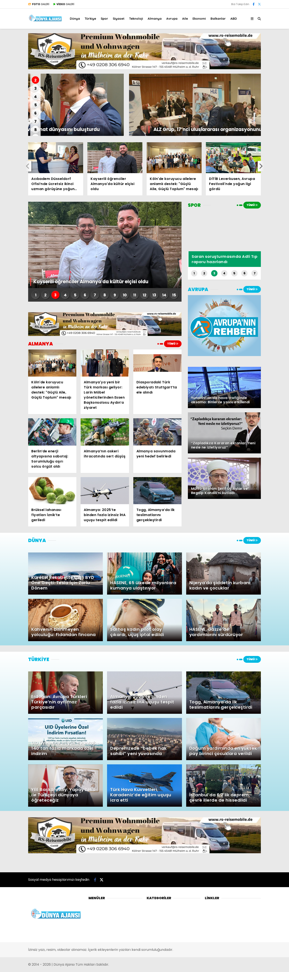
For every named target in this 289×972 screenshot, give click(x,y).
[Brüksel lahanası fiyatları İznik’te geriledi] (52, 490)
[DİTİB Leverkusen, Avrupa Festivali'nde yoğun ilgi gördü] (233, 157)
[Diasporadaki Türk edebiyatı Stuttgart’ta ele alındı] (157, 363)
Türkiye (90, 19)
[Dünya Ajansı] (45, 21)
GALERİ (40, 4)
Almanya (155, 19)
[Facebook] (254, 4)
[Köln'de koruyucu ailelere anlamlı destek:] (174, 157)
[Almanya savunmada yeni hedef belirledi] (157, 431)
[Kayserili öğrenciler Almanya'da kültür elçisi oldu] (114, 157)
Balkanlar (218, 19)
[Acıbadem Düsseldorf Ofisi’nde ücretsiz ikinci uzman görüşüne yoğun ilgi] (55, 157)
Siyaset (118, 19)
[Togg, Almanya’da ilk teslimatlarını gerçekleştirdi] (157, 490)
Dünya (75, 19)
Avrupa (172, 19)
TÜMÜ (171, 343)
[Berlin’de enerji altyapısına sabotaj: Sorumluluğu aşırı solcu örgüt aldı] (52, 431)
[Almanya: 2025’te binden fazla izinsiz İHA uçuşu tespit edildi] (105, 490)
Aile (185, 19)
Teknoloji (136, 19)
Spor (104, 19)
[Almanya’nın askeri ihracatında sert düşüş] (105, 431)
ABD (233, 19)
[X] (259, 4)
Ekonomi (199, 19)
